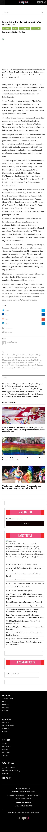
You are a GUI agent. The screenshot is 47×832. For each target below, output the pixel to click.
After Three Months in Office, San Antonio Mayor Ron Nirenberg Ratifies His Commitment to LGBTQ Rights (24, 596)
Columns (5, 708)
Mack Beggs (38, 360)
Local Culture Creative (23, 806)
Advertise (5, 728)
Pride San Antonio (27, 362)
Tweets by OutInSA (12, 674)
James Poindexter (18, 357)
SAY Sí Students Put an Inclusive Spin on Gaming (24, 606)
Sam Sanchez (20, 32)
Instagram (6, 752)
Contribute (6, 746)
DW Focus (23, 2)
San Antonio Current (23, 798)
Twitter (7, 310)
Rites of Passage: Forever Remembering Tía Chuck (24, 602)
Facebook (7, 315)
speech (5, 253)
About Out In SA (8, 726)
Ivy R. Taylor (6, 357)
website (33, 299)
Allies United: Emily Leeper (16, 580)
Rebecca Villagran (20, 365)
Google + (7, 319)
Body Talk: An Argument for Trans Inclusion (22, 638)
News (15, 28)
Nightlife (5, 705)
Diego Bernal (18, 355)
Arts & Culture (7, 699)
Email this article (9, 328)
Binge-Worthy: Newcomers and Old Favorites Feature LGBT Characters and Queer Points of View (24, 616)
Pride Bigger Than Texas (10, 362)
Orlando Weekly (33, 795)
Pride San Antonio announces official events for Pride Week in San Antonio (22, 459)
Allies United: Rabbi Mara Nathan (18, 587)
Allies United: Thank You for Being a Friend (21, 564)
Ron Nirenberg (7, 368)
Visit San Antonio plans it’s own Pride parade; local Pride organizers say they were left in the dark (21, 487)
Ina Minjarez (38, 355)
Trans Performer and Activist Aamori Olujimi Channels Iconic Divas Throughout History (22, 610)
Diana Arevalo (7, 355)
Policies (5, 731)
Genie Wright (28, 355)
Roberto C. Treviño (35, 365)
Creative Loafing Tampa (16, 795)
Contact (5, 723)
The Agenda (24, 28)
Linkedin (7, 323)
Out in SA (23, 818)
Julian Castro (36, 163)
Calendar (6, 28)
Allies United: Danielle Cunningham (19, 590)
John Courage (17, 360)
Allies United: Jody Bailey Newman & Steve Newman (25, 583)
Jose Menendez (27, 360)
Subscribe (25, 524)
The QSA (35, 28)
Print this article (8, 332)
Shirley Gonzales (32, 368)
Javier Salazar (29, 357)
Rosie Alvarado (19, 368)
